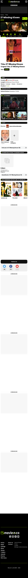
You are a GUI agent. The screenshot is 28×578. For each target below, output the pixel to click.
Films (6, 14)
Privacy (16, 544)
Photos (3, 556)
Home (2, 14)
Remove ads (14, 5)
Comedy (8, 84)
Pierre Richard (5, 142)
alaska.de (4, 198)
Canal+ (8, 86)
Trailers (3, 552)
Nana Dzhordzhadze (15, 126)
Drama (13, 84)
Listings (3, 546)
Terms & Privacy (17, 542)
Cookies (16, 545)
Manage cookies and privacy (20, 547)
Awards (3, 554)
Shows (3, 550)
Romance (19, 84)
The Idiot (15, 198)
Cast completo (13, 142)
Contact (10, 544)
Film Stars (4, 558)
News (2, 544)
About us (10, 542)
